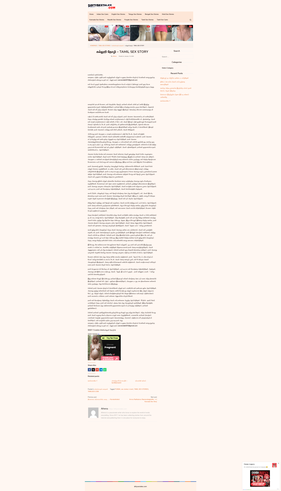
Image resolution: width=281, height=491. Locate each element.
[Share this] (89, 369)
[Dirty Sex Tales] (101, 6)
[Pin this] (97, 369)
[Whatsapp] (104, 369)
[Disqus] (122, 451)
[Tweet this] (93, 369)
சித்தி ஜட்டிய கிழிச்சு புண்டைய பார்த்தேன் (174, 78)
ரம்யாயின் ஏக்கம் (140, 381)
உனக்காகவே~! (92, 381)
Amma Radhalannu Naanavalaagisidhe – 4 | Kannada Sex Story (143, 399)
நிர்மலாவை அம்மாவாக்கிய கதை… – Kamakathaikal (104, 398)
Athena (104, 408)
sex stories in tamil (127, 389)
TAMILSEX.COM (93, 391)
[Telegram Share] (101, 369)
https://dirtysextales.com (118, 409)
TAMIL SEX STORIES (141, 389)
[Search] (190, 20)
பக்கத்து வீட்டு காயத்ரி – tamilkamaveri (119, 382)
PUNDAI (117, 389)
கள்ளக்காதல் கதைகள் (101, 389)
